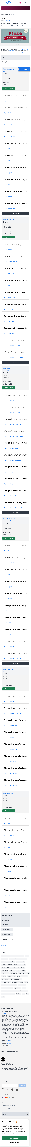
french (23, 970)
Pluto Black (7, 635)
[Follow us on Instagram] (3, 1089)
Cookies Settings (14, 1142)
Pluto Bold (7, 611)
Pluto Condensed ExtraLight (12, 424)
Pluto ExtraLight (9, 125)
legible (15, 959)
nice (23, 993)
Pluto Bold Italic (8, 309)
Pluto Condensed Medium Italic (13, 508)
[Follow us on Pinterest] (13, 1089)
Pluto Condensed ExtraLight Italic (14, 357)
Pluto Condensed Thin (10, 400)
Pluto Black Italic (9, 333)
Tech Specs (5, 920)
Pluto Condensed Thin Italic (12, 345)
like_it (11, 985)
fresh (15, 964)
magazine (4, 964)
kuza (21, 982)
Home (2, 14)
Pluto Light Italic (9, 161)
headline (12, 961)
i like (14, 976)
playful (12, 993)
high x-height (13, 973)
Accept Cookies (14, 1138)
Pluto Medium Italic (9, 209)
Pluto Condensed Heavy (11, 773)
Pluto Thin (7, 101)
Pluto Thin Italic (8, 113)
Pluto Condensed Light (11, 448)
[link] (25, 2)
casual (25, 991)
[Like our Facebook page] (17, 1089)
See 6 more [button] (15, 362)
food (3, 961)
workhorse (12, 970)
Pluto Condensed (9, 472)
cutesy (18, 970)
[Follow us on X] (8, 1089)
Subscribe (22, 1085)
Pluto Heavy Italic (9, 321)
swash (10, 956)
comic (7, 993)
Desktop (3, 943)
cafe (18, 967)
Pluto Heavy (7, 623)
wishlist (9, 976)
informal (16, 956)
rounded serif (5, 979)
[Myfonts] (8, 3)
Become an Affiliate (7, 1109)
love (28, 973)
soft (23, 961)
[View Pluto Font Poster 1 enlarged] (15, 36)
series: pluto (22, 985)
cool (20, 959)
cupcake (9, 967)
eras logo (4, 988)
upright (3, 967)
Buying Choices (9, 88)
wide (26, 956)
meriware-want (12, 991)
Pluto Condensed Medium (11, 496)
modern (22, 956)
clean (3, 993)
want (18, 976)
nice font (10, 988)
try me (26, 982)
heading (20, 991)
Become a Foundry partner (8, 1105)
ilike (16, 985)
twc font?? (4, 991)
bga (15, 988)
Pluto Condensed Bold (10, 761)
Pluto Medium (8, 197)
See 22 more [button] (15, 213)
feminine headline (6, 982)
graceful (10, 964)
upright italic (22, 973)
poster (24, 959)
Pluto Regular (8, 173)
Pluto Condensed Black (11, 785)
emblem (4, 976)
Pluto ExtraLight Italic (10, 137)
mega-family (5, 970)
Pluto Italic (7, 185)
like (11, 979)
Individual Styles (7, 916)
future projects (17, 979)
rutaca (23, 988)
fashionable (4, 959)
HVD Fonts (7, 14)
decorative (4, 956)
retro (7, 961)
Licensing (5, 925)
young (22, 967)
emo (19, 988)
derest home (5, 985)
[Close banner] (28, 8)
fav (26, 976)
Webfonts (3, 945)
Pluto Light (7, 149)
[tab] (13, 45)
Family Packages (7, 62)
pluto (3, 996)
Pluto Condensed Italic (10, 484)
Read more (3, 1073)
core (23, 976)
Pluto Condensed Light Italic (12, 460)
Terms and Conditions (7, 1118)
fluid (20, 964)
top (14, 967)
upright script (5, 973)
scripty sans (15, 982)
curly (10, 959)
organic (18, 961)
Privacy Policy (18, 1133)
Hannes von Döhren (24, 49)
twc (27, 993)
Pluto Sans (4, 1013)
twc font (18, 993)
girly (24, 964)
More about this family (17, 52)
